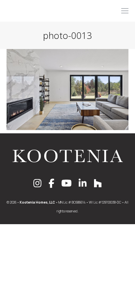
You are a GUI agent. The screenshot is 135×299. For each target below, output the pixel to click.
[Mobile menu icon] (124, 10)
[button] (37, 6)
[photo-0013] (67, 89)
